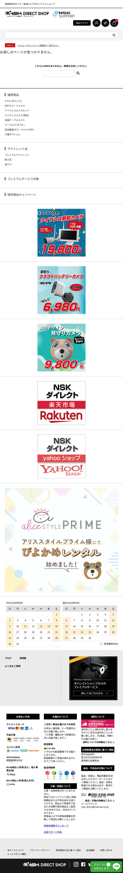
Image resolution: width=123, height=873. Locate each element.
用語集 (23, 658)
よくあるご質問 (12, 666)
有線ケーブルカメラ (15, 120)
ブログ (8, 658)
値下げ (8, 164)
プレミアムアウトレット (17, 154)
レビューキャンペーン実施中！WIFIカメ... (38, 45)
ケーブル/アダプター (15, 124)
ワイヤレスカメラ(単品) (17, 115)
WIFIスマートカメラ (15, 105)
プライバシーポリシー (39, 850)
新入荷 (8, 159)
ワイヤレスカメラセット (17, 110)
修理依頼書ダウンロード (56, 825)
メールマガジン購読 (16, 853)
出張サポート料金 (53, 832)
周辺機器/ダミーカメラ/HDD (19, 129)
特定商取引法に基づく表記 (68, 850)
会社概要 (90, 850)
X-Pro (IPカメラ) (13, 100)
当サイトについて (15, 850)
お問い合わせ (106, 850)
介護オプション (12, 134)
